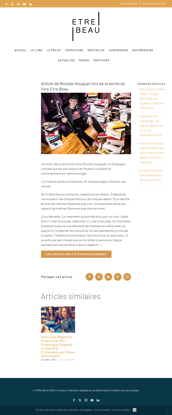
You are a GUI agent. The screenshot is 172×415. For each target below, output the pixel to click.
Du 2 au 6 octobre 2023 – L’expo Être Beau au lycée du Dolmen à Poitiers (152, 99)
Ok (134, 409)
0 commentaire (67, 359)
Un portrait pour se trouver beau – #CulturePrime (152, 175)
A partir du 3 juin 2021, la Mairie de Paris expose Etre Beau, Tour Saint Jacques (152, 153)
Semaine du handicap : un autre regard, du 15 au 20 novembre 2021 (151, 126)
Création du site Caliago (125, 390)
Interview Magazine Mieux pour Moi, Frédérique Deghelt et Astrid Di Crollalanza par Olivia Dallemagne (58, 346)
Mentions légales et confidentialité (89, 390)
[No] (167, 410)
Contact (62, 390)
